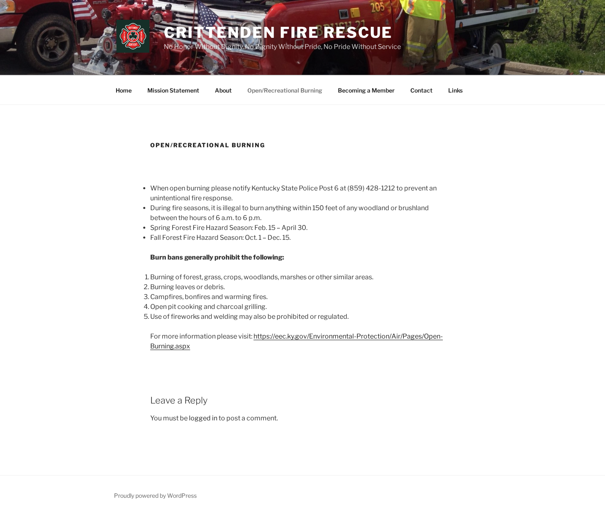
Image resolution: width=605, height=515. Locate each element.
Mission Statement (173, 90)
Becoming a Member (366, 90)
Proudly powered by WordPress (155, 495)
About (223, 90)
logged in (203, 418)
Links (455, 90)
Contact (421, 90)
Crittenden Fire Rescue (278, 32)
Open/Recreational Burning (284, 90)
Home (124, 90)
